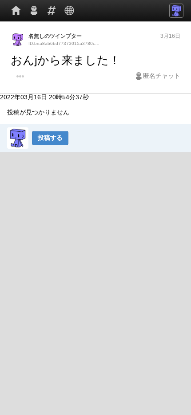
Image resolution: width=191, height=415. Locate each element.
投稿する (50, 137)
